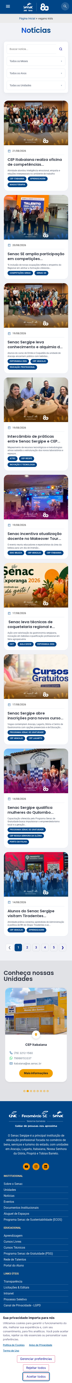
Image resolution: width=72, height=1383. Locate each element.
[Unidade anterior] (8, 1028)
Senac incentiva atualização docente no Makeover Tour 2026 (35, 538)
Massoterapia (17, 184)
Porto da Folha (18, 842)
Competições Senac (20, 273)
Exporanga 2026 (18, 361)
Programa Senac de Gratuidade (27, 732)
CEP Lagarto (35, 738)
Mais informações (38, 1072)
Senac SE (41, 273)
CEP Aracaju (39, 361)
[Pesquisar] (60, 49)
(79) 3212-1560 (23, 1052)
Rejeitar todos (36, 1368)
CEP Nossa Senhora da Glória (26, 836)
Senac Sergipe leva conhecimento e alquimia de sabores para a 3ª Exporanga (36, 346)
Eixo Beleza (16, 553)
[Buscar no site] (65, 7)
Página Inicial (27, 18)
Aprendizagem (37, 178)
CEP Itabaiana (17, 178)
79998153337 (22, 1058)
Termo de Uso (11, 1350)
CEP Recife (26, 458)
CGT (12, 644)
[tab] (24, 1091)
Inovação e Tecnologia (22, 464)
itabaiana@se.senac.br (27, 1063)
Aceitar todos (36, 1376)
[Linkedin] (45, 1166)
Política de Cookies (14, 1344)
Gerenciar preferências (36, 1359)
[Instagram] (36, 1166)
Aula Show (25, 644)
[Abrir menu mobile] (8, 7)
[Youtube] (26, 1166)
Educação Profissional (22, 367)
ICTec (12, 458)
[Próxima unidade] (63, 1028)
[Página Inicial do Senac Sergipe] (36, 7)
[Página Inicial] (36, 1119)
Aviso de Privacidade (40, 1344)
